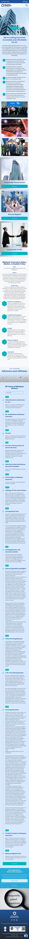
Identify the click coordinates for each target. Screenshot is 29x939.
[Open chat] (26, 936)
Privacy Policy (15, 933)
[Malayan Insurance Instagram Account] (25, 1)
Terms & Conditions (6, 933)
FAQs (17, 935)
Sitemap (13, 935)
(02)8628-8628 (5, 1)
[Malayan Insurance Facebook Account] (23, 1)
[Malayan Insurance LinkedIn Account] (27, 1)
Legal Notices (23, 933)
